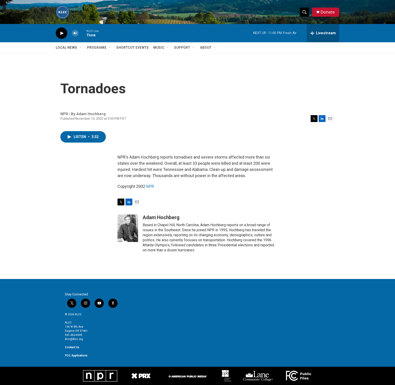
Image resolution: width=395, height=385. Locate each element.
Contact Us (72, 347)
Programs (97, 47)
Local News (66, 47)
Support (182, 47)
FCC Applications (76, 355)
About (205, 47)
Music (158, 47)
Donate (327, 12)
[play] (61, 33)
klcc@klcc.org (74, 339)
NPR (150, 186)
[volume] (75, 33)
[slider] (82, 33)
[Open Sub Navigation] (81, 47)
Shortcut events (132, 47)
